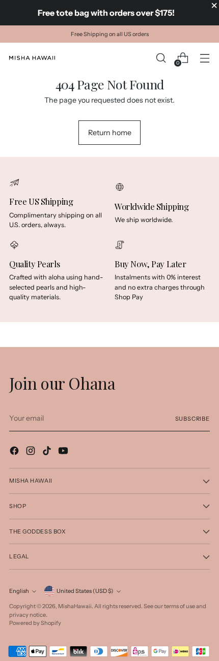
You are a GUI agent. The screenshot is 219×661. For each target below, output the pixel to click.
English (19, 590)
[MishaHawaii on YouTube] (64, 452)
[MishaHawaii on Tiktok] (48, 452)
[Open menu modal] (204, 58)
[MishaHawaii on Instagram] (31, 452)
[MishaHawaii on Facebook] (15, 452)
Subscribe (192, 418)
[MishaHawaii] (32, 58)
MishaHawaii (75, 606)
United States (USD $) (85, 590)
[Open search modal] (160, 58)
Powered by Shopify (35, 622)
